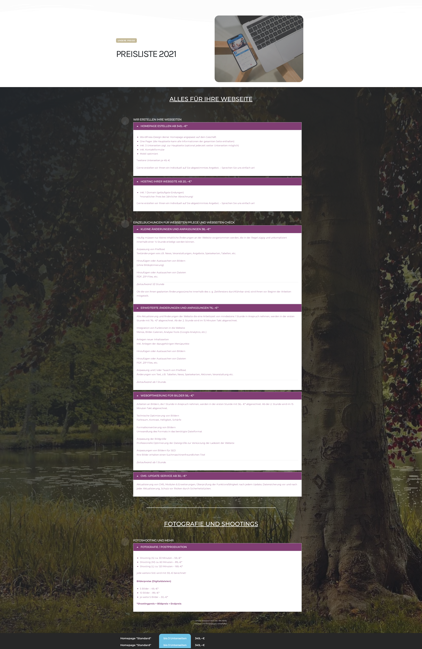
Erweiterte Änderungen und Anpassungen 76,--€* (179, 307)
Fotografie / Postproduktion (164, 547)
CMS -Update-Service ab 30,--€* (164, 475)
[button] (217, 126)
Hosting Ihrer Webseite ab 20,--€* (166, 181)
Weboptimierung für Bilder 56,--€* (167, 395)
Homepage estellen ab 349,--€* (164, 126)
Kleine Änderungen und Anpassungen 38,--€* (176, 229)
